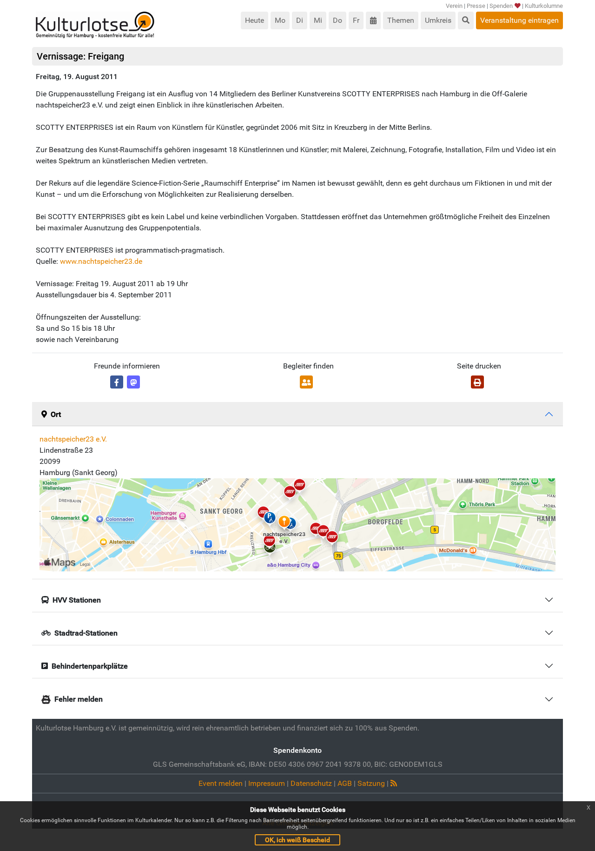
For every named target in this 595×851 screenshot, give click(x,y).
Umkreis (438, 20)
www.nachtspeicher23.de (101, 261)
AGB (344, 783)
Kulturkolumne (544, 5)
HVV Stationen (77, 600)
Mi (318, 20)
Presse (476, 5)
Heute (254, 20)
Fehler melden (78, 699)
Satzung (371, 783)
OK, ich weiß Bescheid (297, 840)
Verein (454, 5)
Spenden (501, 5)
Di (299, 20)
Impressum (266, 783)
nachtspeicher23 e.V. (73, 439)
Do (337, 20)
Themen (400, 20)
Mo (280, 20)
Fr (356, 20)
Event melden (220, 783)
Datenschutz (311, 783)
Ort (56, 414)
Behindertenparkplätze (90, 666)
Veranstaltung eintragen (519, 20)
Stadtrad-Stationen (86, 633)
